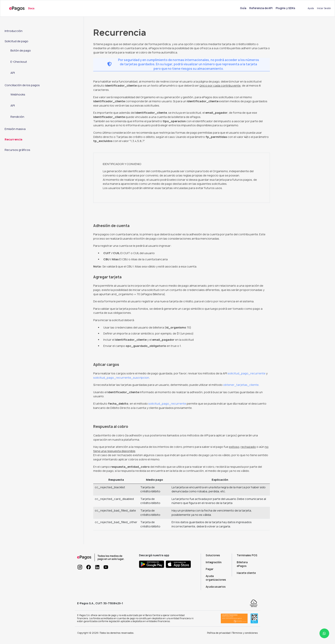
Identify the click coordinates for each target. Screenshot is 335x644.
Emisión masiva (15, 129)
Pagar (209, 569)
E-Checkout (18, 62)
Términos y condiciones (245, 633)
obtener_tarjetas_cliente (241, 385)
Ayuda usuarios (216, 586)
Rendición (17, 117)
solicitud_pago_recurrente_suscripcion (121, 378)
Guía (244, 8)
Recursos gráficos (17, 150)
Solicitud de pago (16, 41)
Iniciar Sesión (324, 8)
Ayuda (311, 8)
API (12, 73)
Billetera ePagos (242, 564)
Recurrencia (13, 139)
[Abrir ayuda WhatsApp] (324, 633)
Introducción (13, 31)
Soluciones (213, 555)
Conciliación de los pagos (22, 85)
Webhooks (17, 94)
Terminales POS (247, 555)
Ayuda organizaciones (216, 578)
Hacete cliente (246, 573)
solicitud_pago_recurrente (246, 373)
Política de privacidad (218, 633)
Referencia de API (261, 8)
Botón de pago (20, 50)
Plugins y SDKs (285, 8)
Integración (214, 562)
